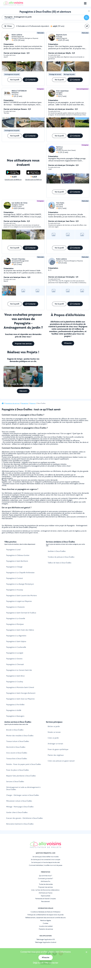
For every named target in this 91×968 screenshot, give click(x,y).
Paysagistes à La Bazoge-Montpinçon (20, 584)
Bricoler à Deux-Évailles (14, 730)
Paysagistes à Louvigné (14, 653)
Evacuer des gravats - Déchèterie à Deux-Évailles (24, 818)
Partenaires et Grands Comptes (45, 899)
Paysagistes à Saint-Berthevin (17, 561)
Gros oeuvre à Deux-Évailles (16, 753)
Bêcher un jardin (54, 726)
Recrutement (45, 901)
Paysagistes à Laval (13, 549)
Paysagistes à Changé (14, 567)
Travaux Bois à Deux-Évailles (16, 758)
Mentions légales (45, 920)
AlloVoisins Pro (45, 881)
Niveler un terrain (54, 732)
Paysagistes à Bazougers (15, 716)
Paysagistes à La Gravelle (15, 618)
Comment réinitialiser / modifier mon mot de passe (45, 865)
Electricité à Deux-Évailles (15, 747)
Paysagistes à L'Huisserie (15, 607)
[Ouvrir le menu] (85, 3)
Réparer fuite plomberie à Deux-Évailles (21, 776)
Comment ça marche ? (45, 878)
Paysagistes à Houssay (14, 590)
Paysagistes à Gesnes (14, 658)
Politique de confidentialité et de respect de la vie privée (45, 915)
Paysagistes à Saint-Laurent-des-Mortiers (21, 595)
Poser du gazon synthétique (58, 749)
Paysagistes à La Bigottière (16, 636)
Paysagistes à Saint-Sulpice (16, 641)
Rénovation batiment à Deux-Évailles (20, 824)
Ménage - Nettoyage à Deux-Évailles (20, 807)
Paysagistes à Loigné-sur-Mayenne (19, 601)
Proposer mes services (45, 887)
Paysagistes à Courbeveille (16, 647)
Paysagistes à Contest (14, 578)
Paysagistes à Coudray (14, 681)
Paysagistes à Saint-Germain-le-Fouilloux (21, 613)
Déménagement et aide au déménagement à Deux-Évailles (23, 788)
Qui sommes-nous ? (45, 876)
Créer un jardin (53, 738)
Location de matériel (45, 926)
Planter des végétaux (56, 755)
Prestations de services (12, 403)
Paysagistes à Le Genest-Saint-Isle (19, 670)
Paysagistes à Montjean (15, 624)
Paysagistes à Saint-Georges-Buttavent (20, 693)
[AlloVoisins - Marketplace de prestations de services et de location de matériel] (13, 5)
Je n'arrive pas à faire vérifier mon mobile (45, 857)
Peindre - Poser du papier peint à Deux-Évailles (23, 764)
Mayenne (33, 403)
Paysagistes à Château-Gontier (17, 555)
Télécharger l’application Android (45, 942)
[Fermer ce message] (86, 952)
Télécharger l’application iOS (45, 939)
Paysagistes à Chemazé (15, 664)
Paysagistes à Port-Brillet (15, 704)
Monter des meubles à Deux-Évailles (19, 735)
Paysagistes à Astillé (13, 710)
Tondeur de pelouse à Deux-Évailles (61, 557)
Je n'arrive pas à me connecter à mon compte (45, 859)
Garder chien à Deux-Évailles (17, 812)
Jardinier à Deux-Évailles (57, 551)
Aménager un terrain (55, 743)
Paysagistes (24, 403)
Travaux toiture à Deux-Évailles (17, 741)
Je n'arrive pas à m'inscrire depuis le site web (45, 862)
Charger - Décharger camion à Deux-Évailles (22, 795)
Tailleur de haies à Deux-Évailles (59, 563)
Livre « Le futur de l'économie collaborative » (45, 890)
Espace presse (45, 896)
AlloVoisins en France (45, 893)
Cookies (45, 923)
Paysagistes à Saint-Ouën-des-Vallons (20, 630)
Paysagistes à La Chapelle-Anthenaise (20, 572)
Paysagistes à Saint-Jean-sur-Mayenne (20, 699)
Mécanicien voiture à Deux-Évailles (19, 801)
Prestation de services (46, 929)
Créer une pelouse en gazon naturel (61, 761)
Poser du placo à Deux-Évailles (17, 770)
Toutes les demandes (46, 884)
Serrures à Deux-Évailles (15, 781)
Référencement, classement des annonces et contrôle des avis (45, 918)
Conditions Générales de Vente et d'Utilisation (45, 912)
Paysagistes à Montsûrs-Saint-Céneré (20, 687)
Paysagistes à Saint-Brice (15, 676)
